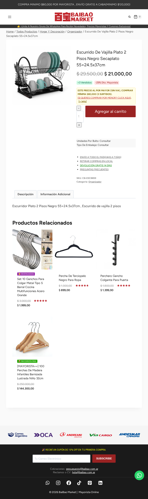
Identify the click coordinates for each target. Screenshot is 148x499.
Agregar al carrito (110, 111)
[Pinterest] (89, 482)
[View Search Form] (129, 17)
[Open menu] (9, 17)
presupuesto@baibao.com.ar (82, 468)
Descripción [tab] (26, 194)
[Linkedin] (100, 482)
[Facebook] (68, 482)
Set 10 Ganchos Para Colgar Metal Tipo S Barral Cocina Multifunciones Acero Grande (31, 287)
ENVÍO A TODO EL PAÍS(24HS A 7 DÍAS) (100, 157)
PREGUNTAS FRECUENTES (94, 169)
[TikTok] (79, 482)
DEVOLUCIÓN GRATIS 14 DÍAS (96, 165)
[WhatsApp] (47, 482)
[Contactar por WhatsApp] (139, 475)
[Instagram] (58, 482)
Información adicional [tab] (55, 194)
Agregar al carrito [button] (74, 303)
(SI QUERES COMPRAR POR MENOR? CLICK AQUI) (104, 97)
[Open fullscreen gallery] (67, 100)
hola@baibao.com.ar (83, 472)
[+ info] (83, 101)
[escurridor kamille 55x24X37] (41, 75)
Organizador (95, 181)
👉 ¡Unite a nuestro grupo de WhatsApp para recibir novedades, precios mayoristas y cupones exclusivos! (74, 26)
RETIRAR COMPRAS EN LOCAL (96, 161)
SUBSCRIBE (104, 458)
